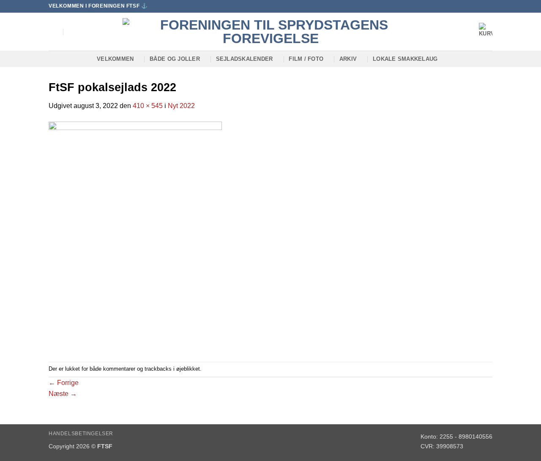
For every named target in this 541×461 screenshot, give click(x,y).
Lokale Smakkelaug (405, 59)
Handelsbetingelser (81, 434)
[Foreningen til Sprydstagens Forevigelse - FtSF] (270, 31)
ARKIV (348, 59)
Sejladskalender (244, 59)
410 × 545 (148, 105)
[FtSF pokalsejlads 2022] (135, 235)
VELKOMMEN (115, 59)
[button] (54, 31)
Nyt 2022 (181, 105)
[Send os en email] (488, 6)
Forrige (64, 382)
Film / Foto (306, 59)
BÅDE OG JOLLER (175, 59)
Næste (63, 393)
